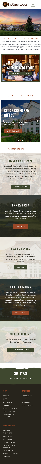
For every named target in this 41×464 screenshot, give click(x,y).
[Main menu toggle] (33, 4)
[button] (3, 121)
